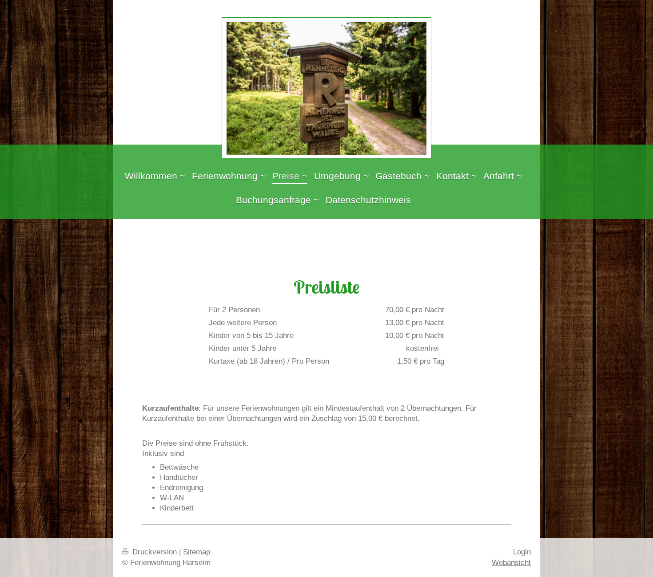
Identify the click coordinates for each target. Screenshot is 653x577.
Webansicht (511, 562)
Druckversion (154, 552)
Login (522, 552)
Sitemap (196, 552)
